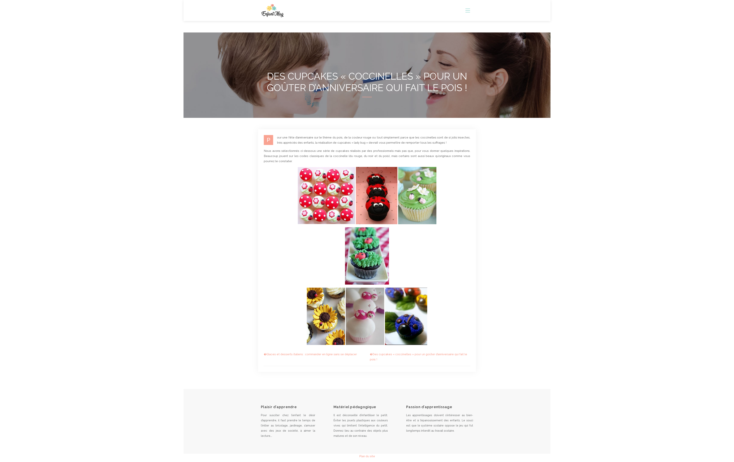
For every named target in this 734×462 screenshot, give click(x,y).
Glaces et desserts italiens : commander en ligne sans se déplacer (311, 354)
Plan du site (367, 456)
